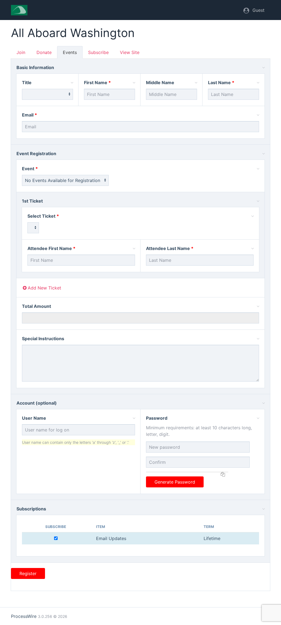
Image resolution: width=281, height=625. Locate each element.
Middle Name (160, 82)
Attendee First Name (49, 248)
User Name (34, 418)
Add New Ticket (44, 288)
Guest (258, 10)
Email (27, 115)
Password (156, 418)
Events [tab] (70, 52)
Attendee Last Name (168, 248)
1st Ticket (32, 201)
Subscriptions (31, 509)
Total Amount (36, 306)
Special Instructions (43, 338)
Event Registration (36, 153)
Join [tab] (20, 52)
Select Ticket (41, 216)
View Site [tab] (129, 52)
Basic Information (35, 67)
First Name (95, 82)
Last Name (219, 82)
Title (27, 82)
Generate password (174, 482)
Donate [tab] (44, 52)
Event (28, 168)
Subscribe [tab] (98, 52)
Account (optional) (36, 403)
